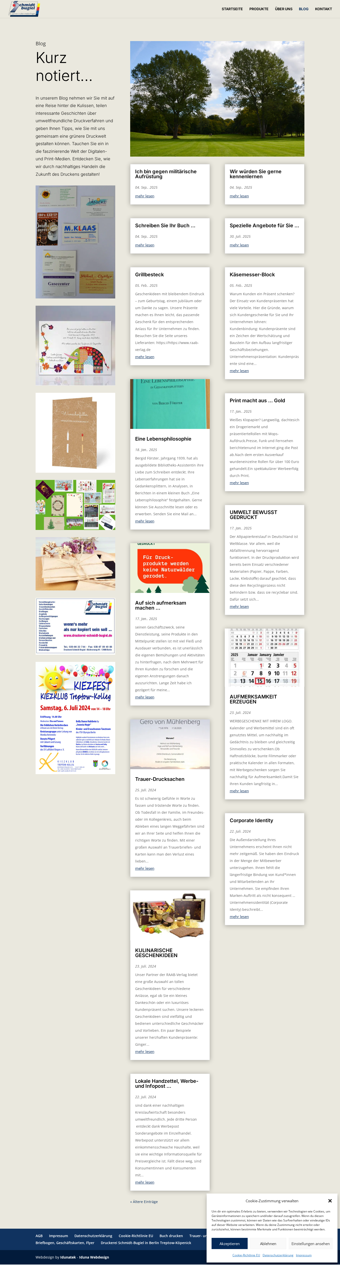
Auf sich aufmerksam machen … (160, 605)
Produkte (259, 9)
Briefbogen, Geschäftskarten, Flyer (65, 1242)
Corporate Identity (251, 820)
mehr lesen (144, 195)
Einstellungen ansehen (310, 1243)
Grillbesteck (149, 275)
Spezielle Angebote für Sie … (264, 226)
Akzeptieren (230, 1243)
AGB (39, 1235)
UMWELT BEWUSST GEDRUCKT (253, 514)
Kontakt (323, 9)
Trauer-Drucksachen (159, 779)
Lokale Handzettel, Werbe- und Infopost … (166, 1083)
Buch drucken (171, 1235)
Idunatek (68, 1257)
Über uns (283, 9)
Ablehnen (268, 1243)
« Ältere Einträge (144, 1201)
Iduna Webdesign (94, 1257)
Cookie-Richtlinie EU (246, 1255)
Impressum (304, 1255)
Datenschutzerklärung (278, 1255)
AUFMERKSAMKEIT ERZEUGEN (253, 699)
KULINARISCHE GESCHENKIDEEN (156, 952)
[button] (330, 1200)
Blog (304, 9)
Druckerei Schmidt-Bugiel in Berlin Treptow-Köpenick (146, 1242)
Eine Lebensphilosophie (163, 439)
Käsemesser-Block (252, 275)
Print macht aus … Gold (257, 400)
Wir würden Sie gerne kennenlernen (256, 174)
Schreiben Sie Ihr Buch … (165, 226)
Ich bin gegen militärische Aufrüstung (166, 174)
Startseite (232, 9)
